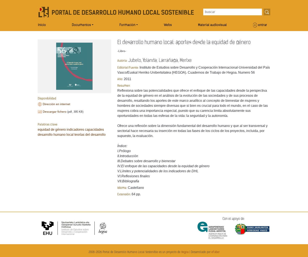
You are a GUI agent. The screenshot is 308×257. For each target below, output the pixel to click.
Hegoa (185, 252)
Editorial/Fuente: (128, 67)
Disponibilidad (47, 98)
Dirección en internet (56, 104)
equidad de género (52, 129)
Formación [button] (127, 25)
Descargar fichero (54, 111)
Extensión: (124, 194)
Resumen (123, 85)
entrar (262, 25)
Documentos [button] (81, 25)
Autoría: (122, 61)
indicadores (75, 129)
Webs (168, 25)
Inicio (42, 25)
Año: (120, 79)
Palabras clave (47, 124)
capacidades (94, 129)
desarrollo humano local (56, 134)
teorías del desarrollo (90, 134)
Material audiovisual (212, 25)
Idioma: (122, 188)
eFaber (215, 252)
